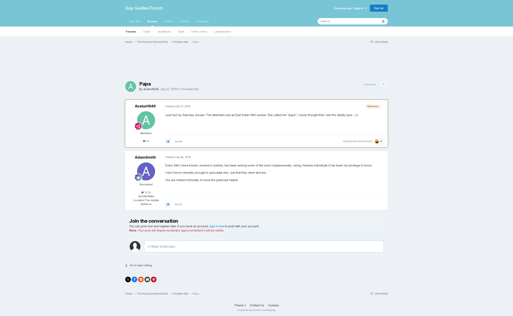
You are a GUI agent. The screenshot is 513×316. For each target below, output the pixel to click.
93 (147, 141)
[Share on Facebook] (134, 279)
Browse (152, 21)
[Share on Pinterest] (154, 279)
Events (169, 21)
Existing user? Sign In (349, 8)
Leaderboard (222, 31)
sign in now (216, 226)
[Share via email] (147, 279)
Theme (239, 305)
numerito (367, 141)
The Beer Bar (190, 89)
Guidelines (164, 31)
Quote (178, 141)
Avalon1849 (151, 89)
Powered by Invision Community (256, 310)
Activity (184, 21)
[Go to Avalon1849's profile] (130, 86)
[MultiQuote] (168, 141)
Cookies (273, 305)
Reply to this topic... (164, 246)
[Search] (383, 21)
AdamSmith (349, 141)
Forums (131, 31)
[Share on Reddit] (141, 279)
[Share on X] (128, 279)
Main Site (134, 21)
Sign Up (379, 8)
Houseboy (202, 21)
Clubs (146, 31)
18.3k (147, 192)
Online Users (199, 31)
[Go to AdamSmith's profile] (146, 171)
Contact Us (257, 305)
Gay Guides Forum (144, 8)
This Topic (367, 21)
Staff (181, 31)
